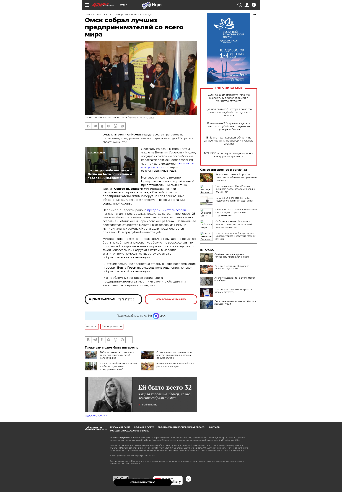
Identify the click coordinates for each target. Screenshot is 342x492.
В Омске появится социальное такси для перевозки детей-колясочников (117, 355)
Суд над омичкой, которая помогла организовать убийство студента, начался (229, 112)
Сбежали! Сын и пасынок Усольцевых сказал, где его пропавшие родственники (236, 212)
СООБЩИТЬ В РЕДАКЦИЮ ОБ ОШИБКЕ (129, 431)
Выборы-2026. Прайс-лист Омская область (181, 427)
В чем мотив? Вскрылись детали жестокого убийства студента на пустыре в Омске (228, 126)
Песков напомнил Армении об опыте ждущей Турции (235, 302)
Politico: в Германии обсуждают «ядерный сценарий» (231, 267)
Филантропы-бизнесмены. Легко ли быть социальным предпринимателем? (118, 366)
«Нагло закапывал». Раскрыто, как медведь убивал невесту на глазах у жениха (235, 236)
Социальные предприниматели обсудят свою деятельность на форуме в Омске (174, 355)
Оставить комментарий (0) (171, 299)
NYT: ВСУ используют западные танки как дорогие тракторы (228, 155)
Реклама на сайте (120, 427)
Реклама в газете (144, 427)
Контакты (214, 427)
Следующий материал (142, 482)
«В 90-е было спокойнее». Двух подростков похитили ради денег (234, 199)
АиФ (151, 117)
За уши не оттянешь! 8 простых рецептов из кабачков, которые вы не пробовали (236, 177)
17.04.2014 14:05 (93, 14)
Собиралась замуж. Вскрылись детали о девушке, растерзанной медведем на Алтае (234, 224)
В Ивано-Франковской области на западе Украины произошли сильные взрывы (228, 140)
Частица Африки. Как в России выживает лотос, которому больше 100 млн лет (235, 189)
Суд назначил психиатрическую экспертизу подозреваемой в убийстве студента (229, 98)
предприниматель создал (166, 210)
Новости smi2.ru (96, 416)
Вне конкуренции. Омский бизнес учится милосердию (175, 365)
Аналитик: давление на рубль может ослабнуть (234, 279)
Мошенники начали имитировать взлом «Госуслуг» (233, 290)
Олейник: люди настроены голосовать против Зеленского (232, 255)
